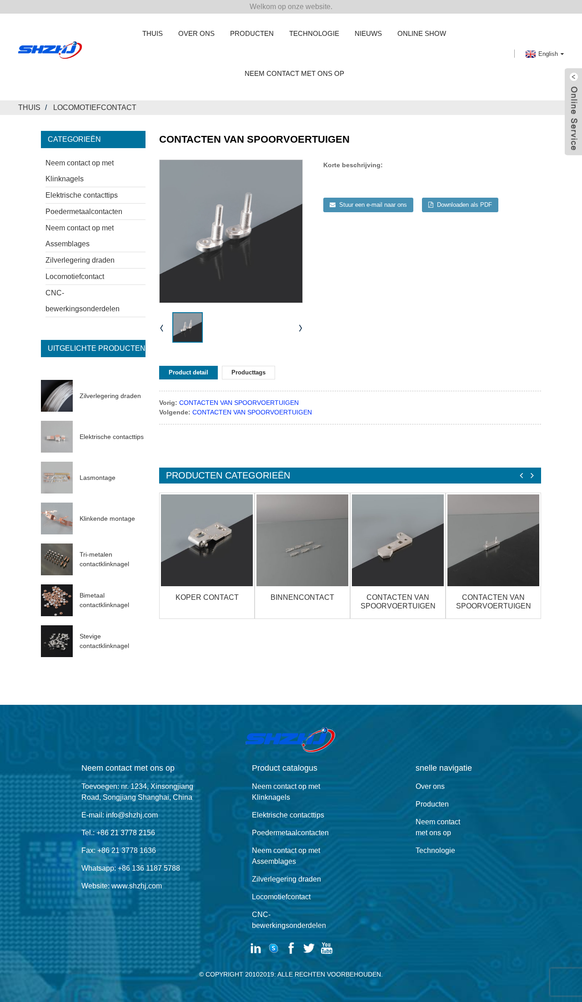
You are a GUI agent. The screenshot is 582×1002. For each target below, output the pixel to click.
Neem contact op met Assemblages (79, 236)
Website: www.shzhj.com (121, 886)
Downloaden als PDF (464, 204)
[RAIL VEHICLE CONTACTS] (398, 540)
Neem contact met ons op (294, 73)
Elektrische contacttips (81, 195)
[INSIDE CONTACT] (302, 540)
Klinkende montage (107, 518)
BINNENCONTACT (302, 597)
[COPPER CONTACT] (207, 540)
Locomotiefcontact (94, 107)
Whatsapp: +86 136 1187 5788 (130, 868)
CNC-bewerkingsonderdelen (82, 301)
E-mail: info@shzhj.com (119, 815)
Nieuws (368, 33)
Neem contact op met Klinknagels (79, 171)
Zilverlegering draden (80, 260)
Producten (252, 33)
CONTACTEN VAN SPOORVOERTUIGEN (239, 402)
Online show (421, 33)
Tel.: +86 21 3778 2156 (118, 833)
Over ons (196, 33)
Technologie (314, 33)
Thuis (152, 33)
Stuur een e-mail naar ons (373, 204)
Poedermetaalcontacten (83, 211)
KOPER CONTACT (207, 597)
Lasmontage (97, 477)
